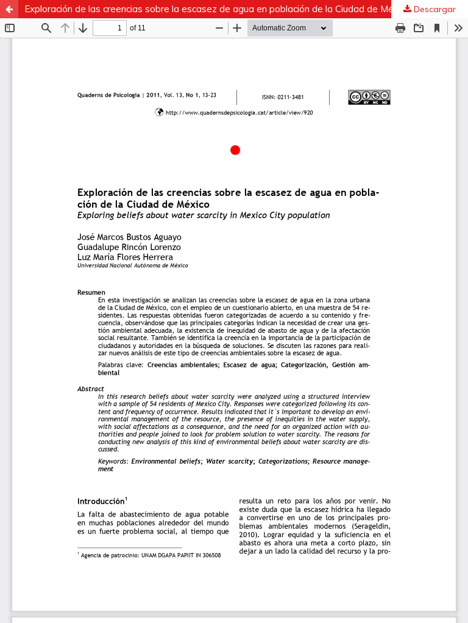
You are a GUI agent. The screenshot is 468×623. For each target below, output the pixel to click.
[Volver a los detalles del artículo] (9, 9)
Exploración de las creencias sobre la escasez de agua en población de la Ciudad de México (217, 9)
